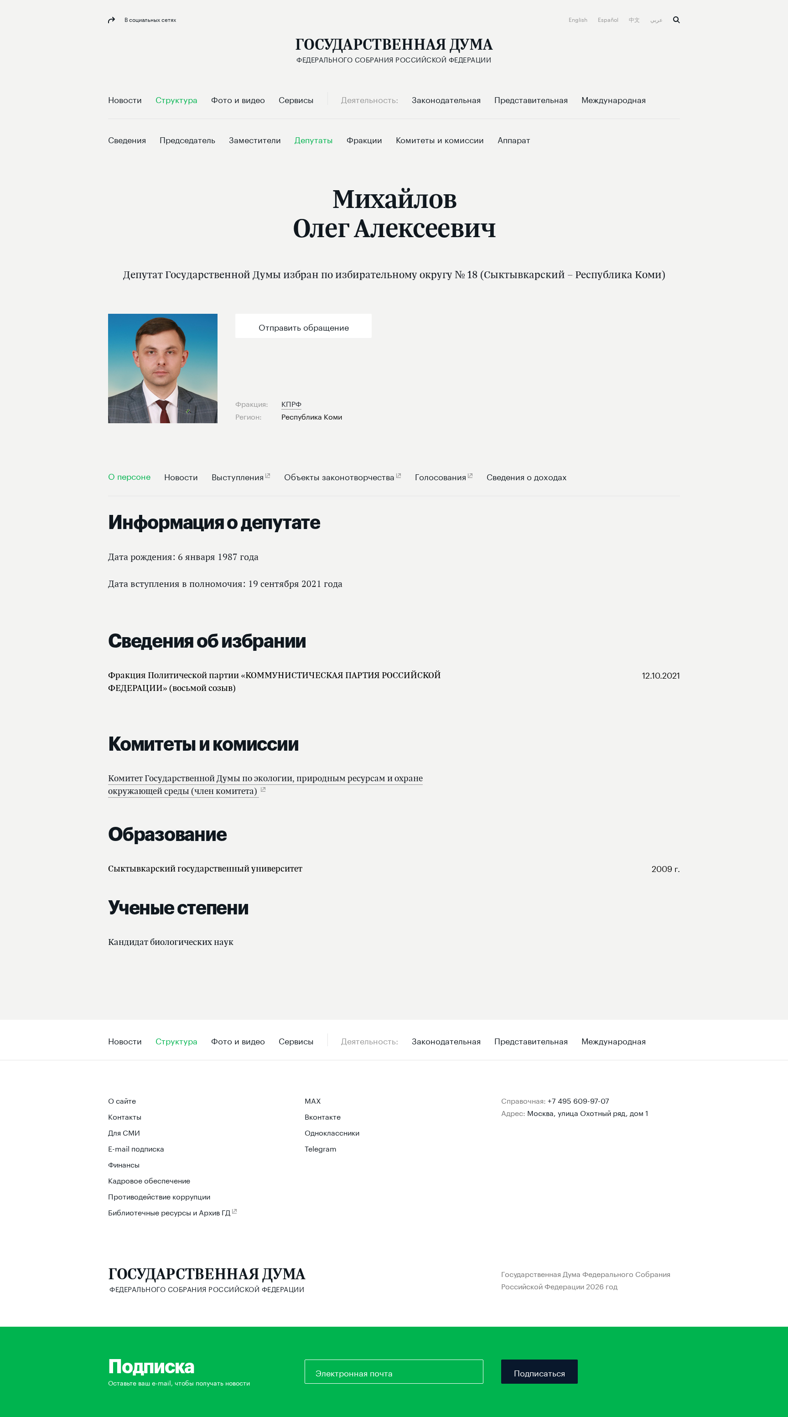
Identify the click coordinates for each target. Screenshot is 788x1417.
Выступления (238, 476)
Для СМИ (124, 1131)
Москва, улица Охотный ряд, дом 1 (587, 1112)
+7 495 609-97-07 (578, 1100)
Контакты (124, 1115)
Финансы (124, 1163)
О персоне (129, 475)
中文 (635, 19)
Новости (181, 476)
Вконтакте (323, 1115)
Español (609, 19)
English (579, 19)
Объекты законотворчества (339, 476)
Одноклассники (332, 1131)
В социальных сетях (149, 19)
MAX (313, 1100)
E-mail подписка (136, 1147)
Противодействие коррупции (159, 1195)
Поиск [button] (676, 19)
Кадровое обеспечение (149, 1179)
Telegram (321, 1147)
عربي (657, 19)
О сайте (122, 1100)
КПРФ (291, 403)
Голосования (440, 476)
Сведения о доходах (527, 476)
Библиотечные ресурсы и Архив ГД (169, 1211)
